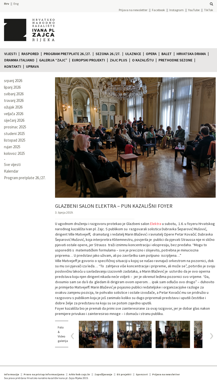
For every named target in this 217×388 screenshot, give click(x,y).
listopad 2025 (14, 140)
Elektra (155, 223)
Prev (74, 336)
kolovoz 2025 (14, 153)
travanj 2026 (14, 100)
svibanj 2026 (14, 93)
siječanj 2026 (14, 120)
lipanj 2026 (12, 87)
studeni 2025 (14, 133)
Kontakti (12, 66)
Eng (16, 4)
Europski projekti (88, 60)
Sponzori (142, 374)
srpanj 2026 (13, 80)
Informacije (11, 374)
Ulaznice (133, 53)
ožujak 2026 (13, 107)
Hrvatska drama (191, 53)
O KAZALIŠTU (143, 60)
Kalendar (11, 171)
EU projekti (124, 374)
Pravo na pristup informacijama (44, 374)
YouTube (194, 10)
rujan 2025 (12, 146)
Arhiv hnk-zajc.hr (79, 374)
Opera (151, 53)
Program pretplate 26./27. (67, 53)
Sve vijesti (12, 164)
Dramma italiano (19, 60)
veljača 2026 (13, 113)
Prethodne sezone (175, 60)
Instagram (176, 10)
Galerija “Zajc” (53, 60)
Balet (166, 53)
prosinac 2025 (15, 126)
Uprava (32, 66)
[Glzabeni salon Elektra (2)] (173, 334)
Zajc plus (118, 60)
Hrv (6, 4)
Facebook (158, 10)
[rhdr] (96, 334)
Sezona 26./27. (108, 53)
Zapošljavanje (103, 374)
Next (209, 336)
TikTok (208, 10)
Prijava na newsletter (133, 10)
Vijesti (10, 53)
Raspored (30, 53)
